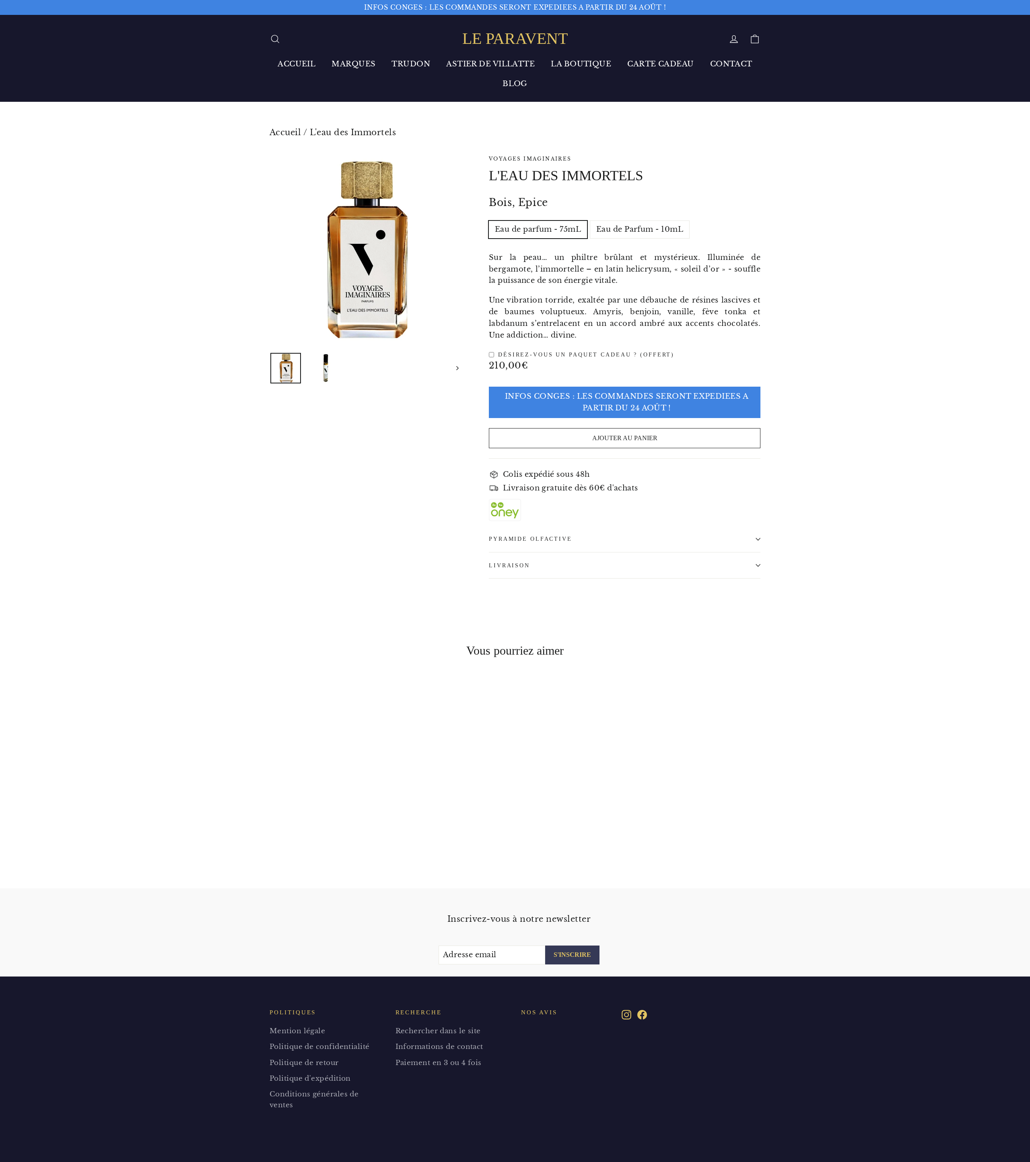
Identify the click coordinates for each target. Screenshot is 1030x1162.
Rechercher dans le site (438, 1031)
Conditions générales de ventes (314, 1099)
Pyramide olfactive (530, 539)
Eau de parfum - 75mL (538, 229)
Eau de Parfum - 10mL (639, 229)
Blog (515, 83)
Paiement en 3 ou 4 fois (439, 1063)
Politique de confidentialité (320, 1047)
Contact (731, 64)
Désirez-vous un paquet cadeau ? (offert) (586, 354)
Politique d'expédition (310, 1078)
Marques (353, 64)
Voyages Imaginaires (530, 159)
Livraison (509, 565)
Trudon (410, 64)
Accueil (296, 64)
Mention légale (297, 1031)
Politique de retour (304, 1063)
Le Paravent (515, 38)
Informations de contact (439, 1047)
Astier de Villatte (490, 64)
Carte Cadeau (660, 64)
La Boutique (581, 64)
